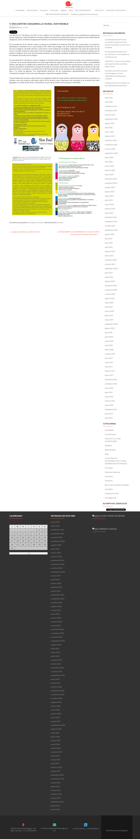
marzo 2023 (109, 204)
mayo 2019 (109, 320)
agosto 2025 (109, 123)
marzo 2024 (109, 166)
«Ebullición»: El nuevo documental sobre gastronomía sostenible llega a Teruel (117, 63)
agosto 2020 (109, 298)
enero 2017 (109, 375)
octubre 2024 (110, 149)
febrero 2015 (110, 401)
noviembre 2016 (111, 384)
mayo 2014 (109, 405)
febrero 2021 (110, 281)
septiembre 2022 (111, 230)
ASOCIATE (99, 10)
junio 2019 (109, 315)
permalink (59, 222)
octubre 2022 (110, 226)
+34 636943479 (92, 829)
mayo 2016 (109, 388)
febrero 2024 (110, 170)
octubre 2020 (110, 294)
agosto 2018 (109, 328)
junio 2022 (109, 243)
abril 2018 (109, 345)
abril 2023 (109, 200)
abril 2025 (109, 127)
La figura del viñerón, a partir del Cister (24, 232)
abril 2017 (109, 367)
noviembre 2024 (111, 145)
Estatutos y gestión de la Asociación (84, 14)
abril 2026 (109, 102)
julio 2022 (108, 238)
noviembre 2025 (111, 110)
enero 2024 (109, 174)
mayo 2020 (109, 303)
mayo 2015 (109, 396)
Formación (54, 10)
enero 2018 (109, 349)
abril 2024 (109, 162)
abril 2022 (109, 247)
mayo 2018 (109, 341)
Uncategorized (110, 498)
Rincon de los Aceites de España (117, 485)
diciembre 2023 (111, 179)
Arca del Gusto (110, 434)
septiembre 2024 (111, 153)
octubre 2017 (110, 354)
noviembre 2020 (111, 290)
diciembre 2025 (111, 106)
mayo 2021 (109, 277)
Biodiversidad (32, 10)
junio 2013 (109, 414)
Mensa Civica (108, 529)
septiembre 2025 (111, 119)
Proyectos (44, 10)
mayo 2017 (109, 362)
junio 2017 (109, 358)
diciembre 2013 (111, 409)
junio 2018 (109, 337)
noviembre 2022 (111, 221)
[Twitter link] (117, 825)
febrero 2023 (110, 209)
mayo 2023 (109, 196)
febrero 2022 (110, 251)
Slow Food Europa (112, 516)
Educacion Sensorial (112, 472)
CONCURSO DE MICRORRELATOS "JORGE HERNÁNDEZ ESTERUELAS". (116, 461)
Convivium (109, 468)
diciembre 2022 (111, 217)
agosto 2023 (109, 192)
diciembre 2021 (111, 260)
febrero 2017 (110, 371)
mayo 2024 (109, 157)
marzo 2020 (109, 311)
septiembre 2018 (111, 324)
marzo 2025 (109, 132)
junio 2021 (109, 273)
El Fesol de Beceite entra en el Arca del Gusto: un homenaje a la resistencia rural (117, 54)
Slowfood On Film (111, 493)
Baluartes (108, 445)
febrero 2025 (110, 136)
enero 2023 (109, 213)
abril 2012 (109, 418)
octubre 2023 (110, 187)
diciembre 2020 (111, 285)
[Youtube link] (120, 825)
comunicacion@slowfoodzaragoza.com (54, 829)
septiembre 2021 (111, 268)
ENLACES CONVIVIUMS (116, 10)
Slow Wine (109, 489)
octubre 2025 (110, 115)
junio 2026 (109, 98)
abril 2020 (109, 307)
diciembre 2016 (111, 379)
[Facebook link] (114, 825)
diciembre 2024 (111, 140)
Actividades (20, 10)
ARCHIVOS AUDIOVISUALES (57, 14)
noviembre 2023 (111, 183)
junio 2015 (109, 392)
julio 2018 (108, 332)
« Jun (28, 553)
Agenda (64, 10)
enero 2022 (109, 256)
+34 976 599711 (79, 829)
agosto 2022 (109, 234)
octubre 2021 (110, 264)
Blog (71, 10)
